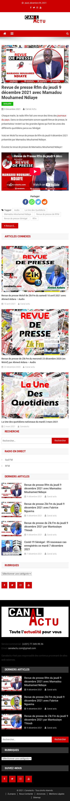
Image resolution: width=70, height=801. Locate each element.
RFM (7, 466)
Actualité (7, 104)
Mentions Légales (56, 794)
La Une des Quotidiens (35, 210)
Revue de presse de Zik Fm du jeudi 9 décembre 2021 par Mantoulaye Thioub (46, 526)
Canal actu (30, 109)
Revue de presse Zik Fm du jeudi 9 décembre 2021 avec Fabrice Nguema (12, 225)
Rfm (34, 218)
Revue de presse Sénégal (15, 218)
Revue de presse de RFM (47, 214)
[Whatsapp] (32, 202)
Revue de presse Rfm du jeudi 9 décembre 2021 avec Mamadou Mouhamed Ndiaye (42, 488)
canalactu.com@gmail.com (22, 648)
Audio (16, 210)
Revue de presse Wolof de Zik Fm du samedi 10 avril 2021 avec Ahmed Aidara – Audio (33, 297)
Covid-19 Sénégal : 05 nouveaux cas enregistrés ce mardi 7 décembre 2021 (45, 546)
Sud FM (9, 459)
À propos (12, 794)
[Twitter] (38, 202)
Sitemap (37, 797)
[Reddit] (44, 202)
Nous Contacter (26, 794)
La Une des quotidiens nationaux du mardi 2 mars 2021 (29, 421)
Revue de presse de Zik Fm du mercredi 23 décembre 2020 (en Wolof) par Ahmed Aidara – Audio (33, 360)
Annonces (41, 794)
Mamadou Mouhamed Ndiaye (17, 214)
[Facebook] (25, 202)
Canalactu (24, 426)
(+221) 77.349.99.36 (32, 644)
